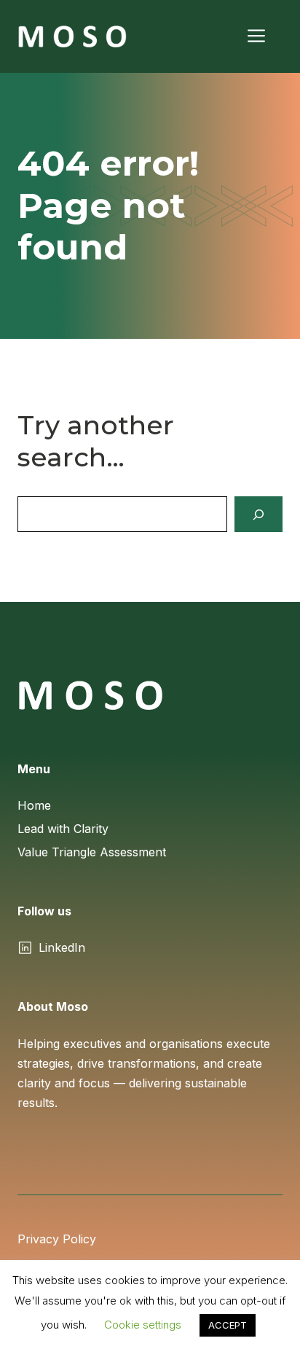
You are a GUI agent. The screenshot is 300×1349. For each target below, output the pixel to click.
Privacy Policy (56, 1239)
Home (34, 805)
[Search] (258, 514)
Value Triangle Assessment (91, 852)
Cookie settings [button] (142, 1325)
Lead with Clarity (62, 828)
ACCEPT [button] (227, 1325)
